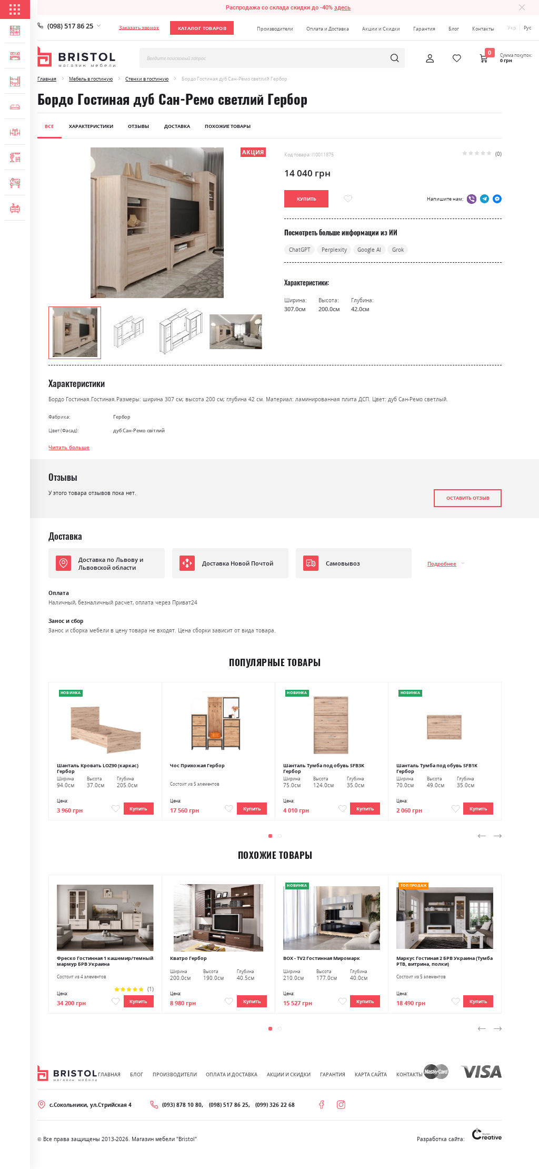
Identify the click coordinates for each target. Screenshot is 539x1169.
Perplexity (334, 249)
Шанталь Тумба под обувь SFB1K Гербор (436, 768)
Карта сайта (371, 1074)
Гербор (122, 417)
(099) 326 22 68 (275, 1104)
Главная (46, 79)
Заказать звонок (139, 27)
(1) (150, 989)
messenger (497, 198)
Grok (398, 249)
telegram (484, 198)
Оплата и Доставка (327, 28)
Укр (511, 27)
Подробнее (441, 563)
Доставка (177, 126)
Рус (527, 27)
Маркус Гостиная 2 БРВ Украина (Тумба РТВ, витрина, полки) (444, 961)
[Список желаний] (457, 58)
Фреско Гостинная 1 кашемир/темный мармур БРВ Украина (105, 961)
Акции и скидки (289, 1074)
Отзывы (138, 126)
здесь (342, 7)
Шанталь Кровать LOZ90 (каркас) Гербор (97, 768)
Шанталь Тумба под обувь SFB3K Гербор (323, 768)
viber (471, 198)
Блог (453, 28)
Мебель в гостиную (91, 79)
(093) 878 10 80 (182, 1104)
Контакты (483, 28)
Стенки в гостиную (146, 79)
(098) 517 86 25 (70, 26)
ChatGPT (300, 249)
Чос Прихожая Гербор (197, 765)
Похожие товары (228, 126)
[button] (128, 331)
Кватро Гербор (188, 958)
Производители (275, 28)
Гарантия (424, 28)
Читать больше (68, 447)
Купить (138, 808)
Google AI (369, 249)
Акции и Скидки (381, 28)
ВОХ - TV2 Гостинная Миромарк (321, 958)
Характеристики (91, 126)
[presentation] (481, 836)
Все (49, 126)
